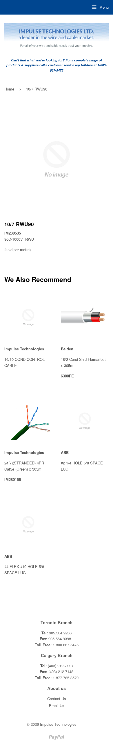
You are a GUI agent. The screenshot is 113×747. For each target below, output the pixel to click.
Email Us (56, 705)
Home (9, 89)
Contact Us (56, 698)
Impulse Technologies (58, 724)
